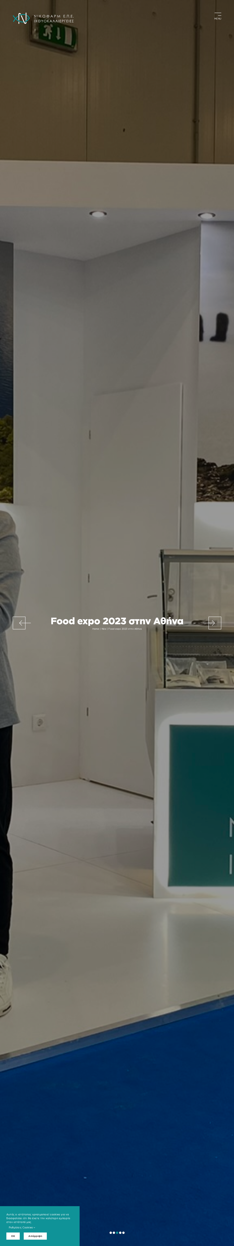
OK (13, 1236)
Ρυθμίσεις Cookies (21, 1227)
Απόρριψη (35, 1236)
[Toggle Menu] (218, 15)
